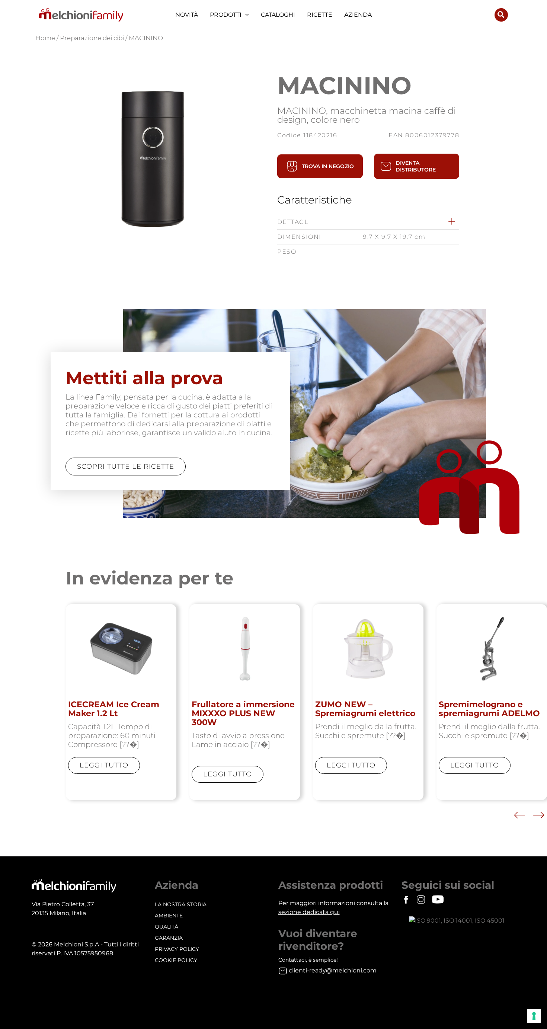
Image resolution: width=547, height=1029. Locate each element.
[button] (245, 15)
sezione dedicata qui (309, 912)
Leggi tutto (104, 765)
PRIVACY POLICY (177, 949)
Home (45, 38)
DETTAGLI (294, 221)
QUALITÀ (166, 926)
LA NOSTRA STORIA (181, 904)
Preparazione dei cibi (92, 38)
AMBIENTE (169, 915)
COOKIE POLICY (176, 960)
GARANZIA (169, 938)
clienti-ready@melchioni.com (333, 970)
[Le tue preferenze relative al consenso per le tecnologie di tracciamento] (534, 1016)
